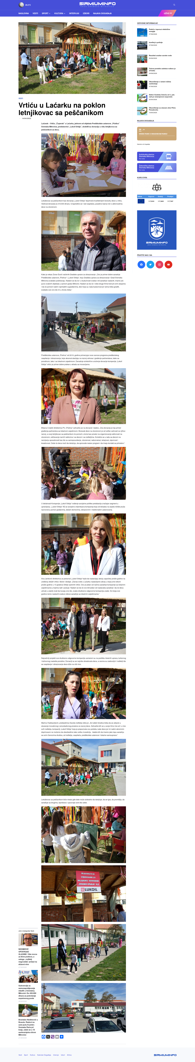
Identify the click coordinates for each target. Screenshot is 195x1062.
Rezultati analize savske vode (160, 55)
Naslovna (24, 13)
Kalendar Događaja (44, 1055)
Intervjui (74, 13)
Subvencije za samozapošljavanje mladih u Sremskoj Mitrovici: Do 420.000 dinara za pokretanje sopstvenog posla (27, 992)
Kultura (58, 13)
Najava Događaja (102, 13)
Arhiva (69, 1055)
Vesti (35, 13)
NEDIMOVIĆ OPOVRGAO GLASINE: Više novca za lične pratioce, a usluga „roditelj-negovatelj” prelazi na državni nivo (28, 956)
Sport (45, 13)
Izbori (86, 13)
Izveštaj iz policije (156, 42)
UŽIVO (166, 13)
